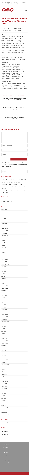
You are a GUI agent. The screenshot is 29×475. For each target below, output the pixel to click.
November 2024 (4, 259)
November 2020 (4, 359)
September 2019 (5, 386)
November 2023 (4, 288)
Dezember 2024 (4, 257)
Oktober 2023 (4, 290)
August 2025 (4, 238)
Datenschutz (6, 463)
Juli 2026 (3, 211)
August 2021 (4, 350)
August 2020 (4, 367)
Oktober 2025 (4, 233)
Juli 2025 (3, 240)
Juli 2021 (3, 352)
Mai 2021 (3, 357)
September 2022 (5, 321)
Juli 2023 (3, 297)
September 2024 (5, 264)
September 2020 (5, 364)
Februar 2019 (4, 403)
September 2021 (5, 347)
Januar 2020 (4, 376)
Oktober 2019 (4, 383)
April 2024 (3, 276)
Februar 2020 (4, 374)
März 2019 (3, 400)
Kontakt (5, 455)
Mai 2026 (3, 216)
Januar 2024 (4, 283)
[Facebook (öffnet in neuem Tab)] (14, 5)
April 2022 (3, 331)
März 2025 (3, 250)
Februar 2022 (4, 336)
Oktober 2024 (4, 261)
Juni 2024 (3, 271)
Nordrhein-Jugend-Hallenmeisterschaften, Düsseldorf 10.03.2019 (14, 99)
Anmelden (3, 430)
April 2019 (3, 398)
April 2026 (3, 218)
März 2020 (3, 371)
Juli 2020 (3, 369)
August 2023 (4, 295)
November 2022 (4, 316)
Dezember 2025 (4, 228)
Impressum (5, 447)
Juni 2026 (3, 214)
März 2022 (3, 333)
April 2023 (3, 304)
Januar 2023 (4, 312)
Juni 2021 (3, 355)
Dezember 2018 (4, 407)
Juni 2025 (3, 242)
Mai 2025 (3, 245)
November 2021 (4, 343)
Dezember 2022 (4, 314)
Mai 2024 (3, 273)
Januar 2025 (4, 254)
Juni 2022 (3, 326)
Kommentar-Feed (5, 432)
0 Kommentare (17, 30)
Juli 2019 (3, 391)
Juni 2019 (3, 393)
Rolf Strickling (6, 28)
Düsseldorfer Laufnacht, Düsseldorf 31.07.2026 (11, 184)
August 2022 (4, 324)
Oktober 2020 (4, 362)
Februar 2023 (4, 309)
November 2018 (4, 410)
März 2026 (3, 221)
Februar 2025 (4, 252)
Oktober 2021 (4, 345)
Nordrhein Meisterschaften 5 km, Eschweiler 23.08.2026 (13, 179)
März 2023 (3, 307)
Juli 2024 (3, 269)
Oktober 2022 (4, 319)
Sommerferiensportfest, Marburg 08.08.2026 (10, 182)
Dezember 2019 (4, 379)
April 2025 (3, 247)
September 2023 (5, 293)
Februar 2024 (4, 281)
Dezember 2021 (4, 340)
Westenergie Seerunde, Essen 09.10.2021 (14, 107)
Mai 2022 (3, 328)
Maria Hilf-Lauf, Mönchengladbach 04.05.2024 (14, 118)
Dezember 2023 (4, 285)
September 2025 (5, 235)
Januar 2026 (4, 226)
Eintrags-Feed (4, 431)
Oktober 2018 (4, 412)
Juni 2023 (3, 300)
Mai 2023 (3, 302)
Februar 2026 (4, 223)
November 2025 (4, 230)
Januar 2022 (4, 338)
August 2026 (4, 209)
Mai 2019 (3, 395)
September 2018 (5, 414)
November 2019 (4, 381)
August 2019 (4, 388)
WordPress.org (4, 434)
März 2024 (3, 278)
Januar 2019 (4, 405)
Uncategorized (7, 30)
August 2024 (4, 266)
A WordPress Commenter (6, 200)
